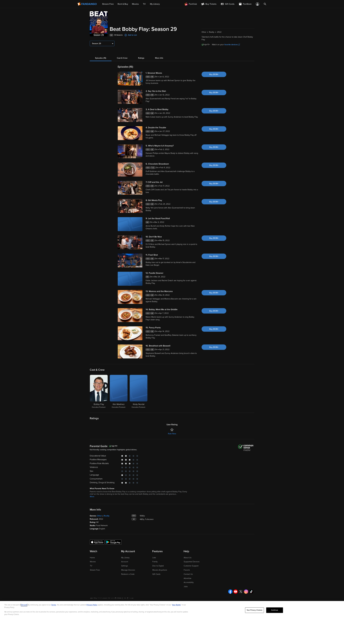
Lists (154, 557)
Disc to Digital (158, 566)
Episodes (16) (100, 58)
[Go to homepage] (87, 4)
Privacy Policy (92, 605)
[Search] (265, 4)
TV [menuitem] (144, 4)
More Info (159, 58)
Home (92, 557)
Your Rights (176, 605)
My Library (125, 557)
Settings (124, 566)
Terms (53, 605)
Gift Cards (156, 574)
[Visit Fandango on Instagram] (246, 591)
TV (91, 566)
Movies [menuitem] (135, 4)
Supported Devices (191, 562)
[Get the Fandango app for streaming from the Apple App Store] (97, 542)
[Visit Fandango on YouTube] (235, 591)
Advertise (187, 578)
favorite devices (231, 44)
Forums (187, 570)
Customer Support (191, 566)
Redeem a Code (128, 574)
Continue (274, 610)
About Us (187, 557)
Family (155, 562)
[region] (172, 610)
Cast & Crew (122, 58)
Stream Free (95, 570)
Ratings (141, 58)
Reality (106, 516)
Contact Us (188, 574)
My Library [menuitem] (155, 4)
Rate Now (172, 434)
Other (99, 516)
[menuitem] (227, 4)
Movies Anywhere (159, 570)
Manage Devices (128, 570)
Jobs (186, 586)
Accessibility (189, 582)
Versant (24, 605)
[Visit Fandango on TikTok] (251, 591)
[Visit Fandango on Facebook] (230, 591)
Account (124, 562)
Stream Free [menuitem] (108, 4)
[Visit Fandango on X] (241, 591)
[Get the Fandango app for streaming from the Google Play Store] (113, 542)
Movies (93, 562)
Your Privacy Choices (254, 610)
